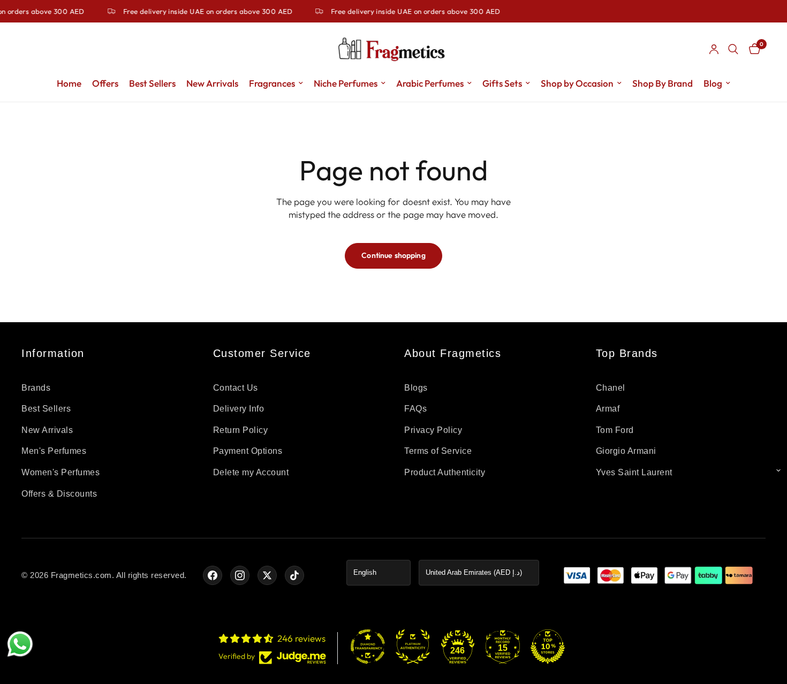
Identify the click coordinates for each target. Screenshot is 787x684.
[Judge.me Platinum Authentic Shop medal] (413, 646)
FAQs (415, 408)
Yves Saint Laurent (634, 472)
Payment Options (248, 450)
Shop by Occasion (577, 83)
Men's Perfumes (53, 450)
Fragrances (272, 83)
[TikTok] (294, 575)
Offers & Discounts (59, 493)
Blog (712, 83)
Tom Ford (615, 430)
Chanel (610, 387)
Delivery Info (238, 408)
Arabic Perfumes (430, 83)
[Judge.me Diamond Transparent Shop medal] (368, 646)
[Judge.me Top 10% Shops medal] (548, 646)
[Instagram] (239, 575)
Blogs (416, 387)
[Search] (733, 49)
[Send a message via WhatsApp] (20, 644)
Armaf (608, 408)
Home (69, 83)
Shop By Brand (662, 83)
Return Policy (240, 430)
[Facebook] (212, 575)
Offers (105, 83)
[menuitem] (69, 83)
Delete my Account (251, 472)
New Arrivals (212, 83)
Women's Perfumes (60, 472)
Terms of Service (438, 450)
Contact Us (235, 387)
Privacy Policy (433, 430)
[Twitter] (267, 575)
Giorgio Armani (626, 450)
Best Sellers (152, 83)
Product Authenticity (444, 472)
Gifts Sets (502, 83)
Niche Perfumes (345, 83)
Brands (35, 387)
